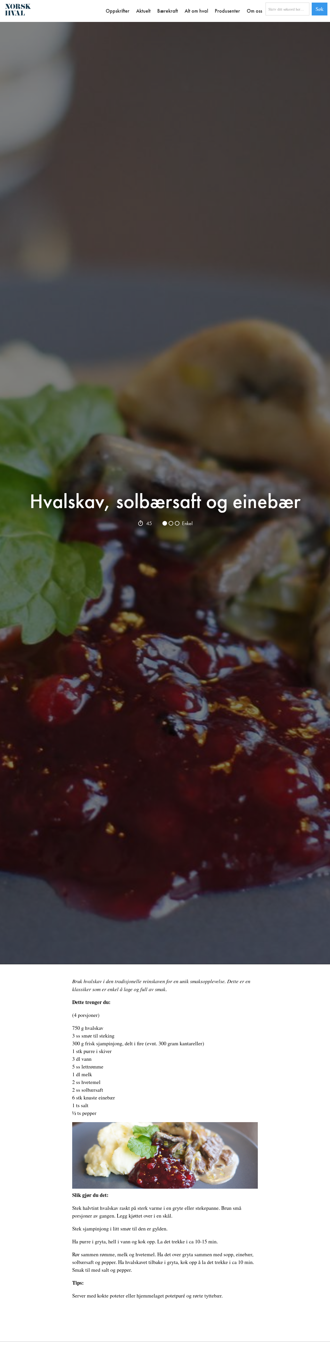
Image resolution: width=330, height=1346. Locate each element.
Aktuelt (143, 10)
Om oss (254, 10)
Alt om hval (196, 10)
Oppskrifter (117, 10)
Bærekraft (167, 10)
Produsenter (227, 10)
